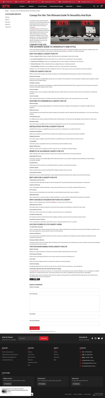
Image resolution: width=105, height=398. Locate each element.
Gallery (56, 352)
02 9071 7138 (89, 357)
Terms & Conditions (77, 394)
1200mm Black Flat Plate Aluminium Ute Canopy (17, 390)
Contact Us (8, 27)
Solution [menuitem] (31, 6)
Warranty (7, 22)
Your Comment (33, 293)
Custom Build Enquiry (7, 359)
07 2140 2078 (88, 354)
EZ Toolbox (53, 202)
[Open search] (94, 6)
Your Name (32, 313)
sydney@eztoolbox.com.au (88, 366)
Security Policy (87, 394)
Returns (7, 19)
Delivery (7, 17)
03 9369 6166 (88, 352)
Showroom (56, 357)
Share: (31, 279)
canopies (64, 49)
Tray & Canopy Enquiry (8, 352)
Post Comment (34, 328)
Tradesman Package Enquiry (9, 357)
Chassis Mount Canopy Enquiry (10, 354)
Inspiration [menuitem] (69, 6)
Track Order (31, 354)
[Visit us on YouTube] (99, 338)
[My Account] (97, 6)
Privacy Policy (68, 394)
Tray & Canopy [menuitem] (42, 6)
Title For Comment (34, 287)
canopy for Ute (34, 29)
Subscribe (43, 338)
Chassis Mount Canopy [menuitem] (56, 6)
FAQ (29, 365)
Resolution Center (32, 362)
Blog (55, 359)
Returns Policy (31, 357)
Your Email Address (35, 320)
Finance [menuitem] (79, 6)
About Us (7, 24)
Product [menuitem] (22, 6)
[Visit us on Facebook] (92, 338)
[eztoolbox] (6, 6)
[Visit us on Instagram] (95, 338)
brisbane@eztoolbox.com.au (89, 363)
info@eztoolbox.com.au (88, 360)
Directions (8, 383)
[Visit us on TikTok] (102, 338)
